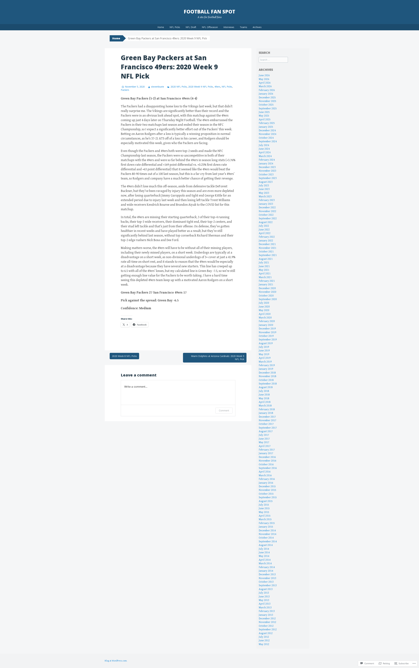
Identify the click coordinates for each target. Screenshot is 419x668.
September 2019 (268, 339)
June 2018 (264, 394)
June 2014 (264, 552)
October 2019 (266, 336)
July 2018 (264, 391)
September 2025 (268, 108)
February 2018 (267, 409)
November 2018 (267, 376)
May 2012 (264, 644)
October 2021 (266, 251)
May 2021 (264, 270)
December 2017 (267, 416)
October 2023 (266, 174)
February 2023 (267, 200)
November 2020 (267, 292)
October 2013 (266, 581)
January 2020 (266, 325)
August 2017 (266, 431)
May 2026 (264, 79)
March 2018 (265, 405)
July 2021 (264, 262)
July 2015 (264, 504)
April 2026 (265, 82)
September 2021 (268, 255)
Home (160, 27)
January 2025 (266, 126)
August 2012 (266, 633)
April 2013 (265, 603)
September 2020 (268, 299)
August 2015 (266, 501)
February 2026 (267, 90)
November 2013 (267, 578)
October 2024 (266, 137)
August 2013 (266, 589)
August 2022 (266, 222)
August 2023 (266, 182)
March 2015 (265, 519)
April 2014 (265, 559)
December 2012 (267, 618)
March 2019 (265, 361)
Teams (243, 27)
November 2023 (267, 170)
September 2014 (268, 541)
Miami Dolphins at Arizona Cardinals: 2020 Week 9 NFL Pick (217, 357)
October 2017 (266, 424)
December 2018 (267, 372)
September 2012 (268, 629)
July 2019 (264, 347)
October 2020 (266, 295)
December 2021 (267, 244)
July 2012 (264, 637)
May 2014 (264, 556)
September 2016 (268, 468)
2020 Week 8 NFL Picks (124, 356)
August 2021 (266, 259)
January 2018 (266, 413)
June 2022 (264, 229)
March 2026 (265, 86)
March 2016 (265, 475)
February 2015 (267, 523)
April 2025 (265, 119)
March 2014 (265, 563)
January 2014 (266, 570)
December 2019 (267, 328)
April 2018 (265, 402)
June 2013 (264, 596)
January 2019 (266, 369)
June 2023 (264, 189)
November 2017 (267, 420)
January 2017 (266, 453)
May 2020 (264, 310)
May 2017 (264, 442)
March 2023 (265, 196)
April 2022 (265, 233)
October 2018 (266, 380)
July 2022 (264, 225)
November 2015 (267, 490)
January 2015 (266, 526)
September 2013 (268, 585)
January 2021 (266, 284)
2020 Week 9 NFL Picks (200, 86)
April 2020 (265, 314)
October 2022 (266, 214)
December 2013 (267, 574)
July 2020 (264, 303)
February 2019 (267, 365)
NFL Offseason (210, 27)
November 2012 (267, 622)
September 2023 (268, 178)
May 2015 (264, 512)
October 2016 (266, 464)
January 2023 (266, 204)
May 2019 (264, 354)
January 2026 (266, 93)
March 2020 (265, 317)
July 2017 (264, 435)
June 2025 (264, 112)
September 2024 (268, 141)
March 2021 (265, 277)
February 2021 (267, 281)
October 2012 (266, 626)
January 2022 (266, 240)
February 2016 (267, 479)
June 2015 (264, 508)
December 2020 (267, 288)
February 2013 (267, 611)
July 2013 (264, 592)
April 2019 (265, 358)
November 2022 (267, 211)
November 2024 (267, 134)
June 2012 (264, 640)
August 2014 (266, 545)
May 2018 (264, 398)
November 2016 (267, 460)
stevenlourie (157, 86)
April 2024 (265, 152)
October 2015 (266, 493)
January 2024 (266, 163)
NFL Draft (191, 27)
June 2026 (264, 75)
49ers (217, 86)
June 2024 (264, 148)
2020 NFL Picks (179, 86)
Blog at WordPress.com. (116, 660)
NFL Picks (175, 27)
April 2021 (265, 273)
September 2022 (268, 218)
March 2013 (265, 607)
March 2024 (265, 156)
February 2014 (267, 567)
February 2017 (267, 449)
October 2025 (266, 104)
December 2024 (267, 130)
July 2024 (264, 145)
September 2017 (268, 427)
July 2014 (264, 548)
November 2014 (267, 534)
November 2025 (267, 101)
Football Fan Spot (209, 11)
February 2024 (267, 159)
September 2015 (268, 497)
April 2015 (265, 515)
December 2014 (267, 530)
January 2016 (266, 482)
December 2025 (267, 97)
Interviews (228, 27)
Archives (257, 27)
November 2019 (267, 332)
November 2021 (267, 248)
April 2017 (265, 446)
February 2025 (267, 123)
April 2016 (265, 471)
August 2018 (266, 387)
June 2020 (264, 306)
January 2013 (266, 615)
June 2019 (264, 350)
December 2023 (267, 167)
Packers (125, 89)
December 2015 (267, 486)
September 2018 (268, 383)
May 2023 (264, 193)
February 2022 (267, 236)
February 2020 (267, 321)
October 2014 (266, 537)
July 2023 (264, 185)
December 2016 (267, 457)
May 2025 (264, 115)
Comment (224, 410)
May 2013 (264, 600)
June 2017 (264, 438)
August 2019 (266, 343)
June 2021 (264, 266)
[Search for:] (273, 59)
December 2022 (267, 207)
